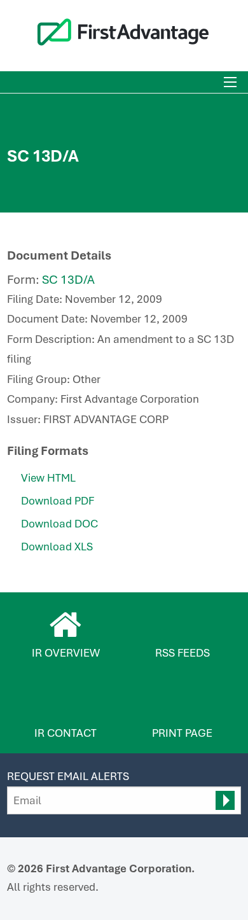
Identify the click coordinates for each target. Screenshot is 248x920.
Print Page (182, 733)
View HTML (48, 478)
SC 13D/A (68, 280)
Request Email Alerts (68, 776)
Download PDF (57, 501)
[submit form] (225, 800)
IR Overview (66, 653)
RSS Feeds (182, 653)
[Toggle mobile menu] (230, 82)
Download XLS (57, 547)
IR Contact (65, 733)
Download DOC (59, 524)
